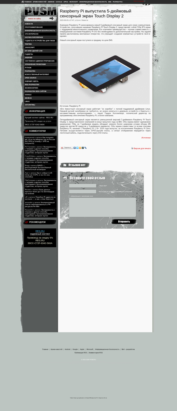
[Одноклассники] (80, 148)
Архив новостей (39, 2)
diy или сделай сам (33, 51)
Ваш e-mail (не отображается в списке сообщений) (115, 191)
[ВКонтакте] (74, 148)
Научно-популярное (34, 37)
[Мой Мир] (83, 148)
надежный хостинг (40, 232)
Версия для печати (142, 148)
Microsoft (73, 2)
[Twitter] (77, 148)
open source (30, 78)
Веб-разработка (32, 85)
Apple (65, 2)
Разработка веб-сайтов (35, 91)
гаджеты (29, 54)
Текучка (28, 44)
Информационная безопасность (93, 2)
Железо (28, 98)
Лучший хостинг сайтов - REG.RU (39, 118)
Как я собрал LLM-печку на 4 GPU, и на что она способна (39, 175)
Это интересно (31, 34)
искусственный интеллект (37, 74)
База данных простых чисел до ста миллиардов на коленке (39, 192)
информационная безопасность (40, 31)
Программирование (34, 27)
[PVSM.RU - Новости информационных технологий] (40, 12)
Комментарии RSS (96, 353)
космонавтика (31, 88)
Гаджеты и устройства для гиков (40, 41)
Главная (27, 2)
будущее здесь (31, 81)
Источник (146, 138)
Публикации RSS (81, 353)
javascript (30, 47)
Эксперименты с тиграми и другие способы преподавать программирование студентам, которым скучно (40, 150)
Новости (29, 24)
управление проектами (35, 64)
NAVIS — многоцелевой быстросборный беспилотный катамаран (38, 167)
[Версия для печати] (132, 148)
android (28, 58)
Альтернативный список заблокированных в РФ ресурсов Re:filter (40, 204)
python (28, 68)
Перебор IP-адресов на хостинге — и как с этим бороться (40, 198)
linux (27, 101)
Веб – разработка (115, 2)
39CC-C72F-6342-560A (34, 125)
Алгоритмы (30, 105)
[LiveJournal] (85, 148)
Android (51, 2)
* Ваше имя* (103, 185)
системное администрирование (40, 61)
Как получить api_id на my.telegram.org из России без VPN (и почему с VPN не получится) (40, 140)
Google (59, 2)
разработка (30, 71)
